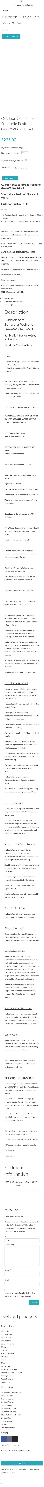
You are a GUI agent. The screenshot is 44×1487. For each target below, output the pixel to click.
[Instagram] (15, 1439)
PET (9, 1084)
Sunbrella (21, 475)
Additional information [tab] (13, 301)
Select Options (11, 36)
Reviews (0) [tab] (8, 305)
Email (7, 1280)
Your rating (10, 1237)
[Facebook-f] (4, 1439)
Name (8, 1270)
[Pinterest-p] (9, 1439)
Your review (10, 1244)
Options (6, 167)
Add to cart (10, 178)
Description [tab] (9, 298)
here (29, 554)
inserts (27, 1084)
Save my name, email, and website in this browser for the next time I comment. (20, 1294)
